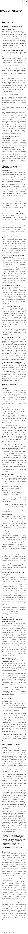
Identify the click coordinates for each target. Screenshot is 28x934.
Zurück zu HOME (9, 932)
